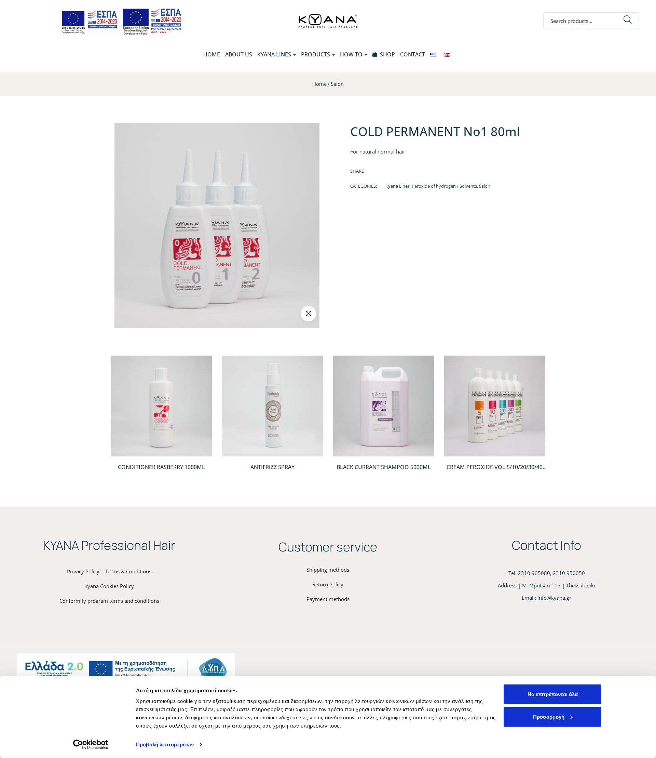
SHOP (387, 54)
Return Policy (327, 584)
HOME (211, 54)
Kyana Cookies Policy (109, 586)
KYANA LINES (274, 54)
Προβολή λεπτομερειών (165, 744)
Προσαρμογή (548, 716)
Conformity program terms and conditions (109, 600)
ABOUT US (238, 54)
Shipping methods (327, 569)
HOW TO (352, 54)
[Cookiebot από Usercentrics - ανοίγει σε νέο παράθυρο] (91, 745)
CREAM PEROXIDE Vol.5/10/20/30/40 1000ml (495, 470)
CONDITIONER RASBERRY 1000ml (161, 467)
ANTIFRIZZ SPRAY (272, 467)
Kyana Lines (397, 186)
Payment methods (328, 599)
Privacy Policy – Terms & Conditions (109, 571)
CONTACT (412, 54)
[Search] (628, 21)
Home (319, 83)
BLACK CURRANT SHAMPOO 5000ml (384, 467)
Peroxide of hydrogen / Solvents (444, 186)
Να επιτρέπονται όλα (553, 694)
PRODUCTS (316, 54)
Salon (337, 83)
